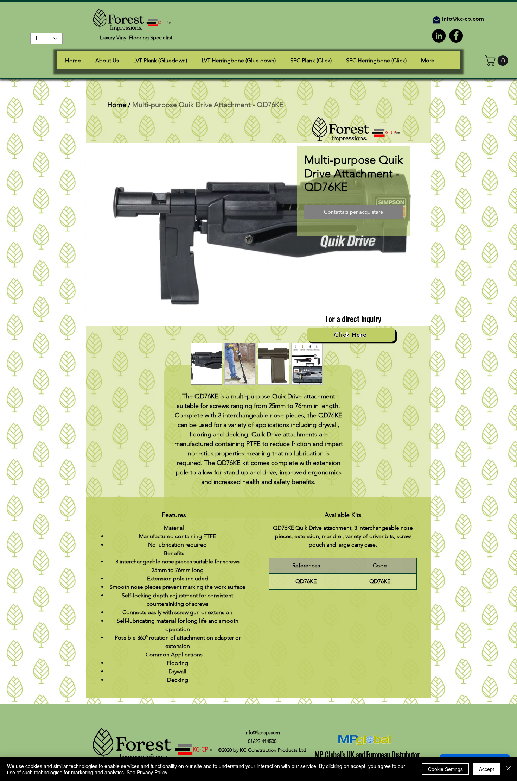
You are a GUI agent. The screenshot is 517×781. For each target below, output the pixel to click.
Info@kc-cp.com (262, 732)
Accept (486, 769)
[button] (498, 60)
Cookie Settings (445, 769)
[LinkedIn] (439, 36)
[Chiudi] (508, 769)
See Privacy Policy (147, 772)
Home (116, 104)
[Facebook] (456, 36)
